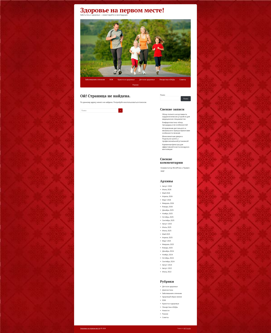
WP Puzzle (187, 328)
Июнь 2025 (166, 230)
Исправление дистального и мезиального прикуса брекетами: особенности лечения (176, 130)
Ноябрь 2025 (167, 213)
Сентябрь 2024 (168, 261)
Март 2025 (166, 241)
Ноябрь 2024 (167, 254)
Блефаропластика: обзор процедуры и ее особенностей (175, 123)
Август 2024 (167, 265)
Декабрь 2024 (168, 251)
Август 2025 (167, 224)
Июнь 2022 (166, 272)
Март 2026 (166, 200)
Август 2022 (167, 268)
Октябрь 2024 (168, 258)
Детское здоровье (147, 79)
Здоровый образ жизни (172, 297)
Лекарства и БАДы (167, 79)
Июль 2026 (166, 189)
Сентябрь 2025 (168, 220)
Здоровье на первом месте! (122, 10)
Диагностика (167, 290)
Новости (165, 310)
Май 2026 (166, 193)
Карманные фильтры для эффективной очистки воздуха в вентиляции (175, 146)
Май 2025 (166, 234)
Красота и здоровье (126, 79)
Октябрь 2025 (168, 217)
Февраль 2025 (168, 244)
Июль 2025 (166, 227)
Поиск (162, 95)
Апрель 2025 (167, 237)
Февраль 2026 (168, 203)
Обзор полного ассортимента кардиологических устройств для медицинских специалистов (176, 116)
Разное (135, 85)
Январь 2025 (167, 248)
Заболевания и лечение (95, 79)
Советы (182, 79)
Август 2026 (167, 186)
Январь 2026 (167, 206)
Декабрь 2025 (168, 210)
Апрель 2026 (167, 196)
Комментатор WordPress (171, 168)
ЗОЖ (111, 79)
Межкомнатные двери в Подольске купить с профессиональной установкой (175, 138)
